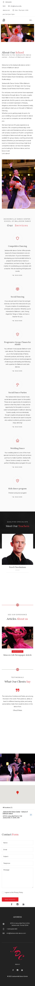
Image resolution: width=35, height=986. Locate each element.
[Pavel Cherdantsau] (17, 549)
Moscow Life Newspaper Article (17, 655)
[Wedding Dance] (17, 452)
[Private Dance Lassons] (17, 255)
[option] (17, 567)
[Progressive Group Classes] (17, 351)
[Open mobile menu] (31, 20)
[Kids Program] (17, 487)
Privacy (17, 964)
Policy (21, 892)
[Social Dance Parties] (17, 303)
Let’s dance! (6, 153)
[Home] (4, 21)
